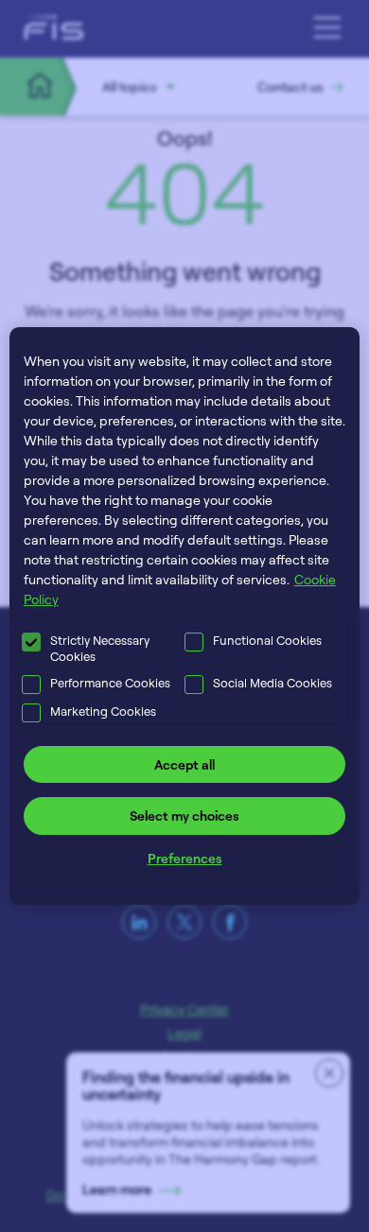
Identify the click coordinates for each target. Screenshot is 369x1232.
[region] (184, 616)
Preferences (185, 858)
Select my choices (184, 815)
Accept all (184, 764)
